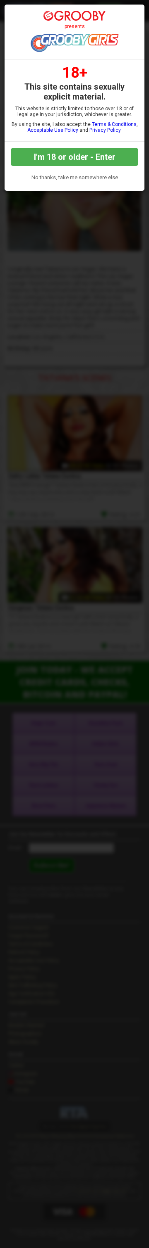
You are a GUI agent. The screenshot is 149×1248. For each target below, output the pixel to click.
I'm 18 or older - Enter (74, 157)
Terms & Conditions (114, 124)
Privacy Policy (104, 130)
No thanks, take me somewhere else (74, 177)
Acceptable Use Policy (52, 130)
